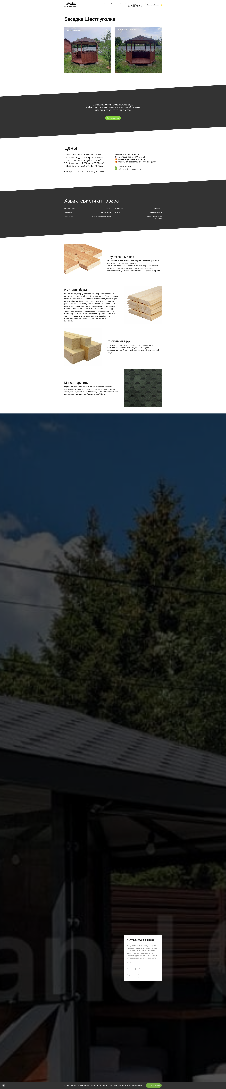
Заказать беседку (153, 5)
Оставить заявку (113, 118)
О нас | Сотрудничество (133, 4)
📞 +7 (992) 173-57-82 (135, 6)
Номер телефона (133, 969)
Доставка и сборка (117, 4)
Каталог (107, 4)
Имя (128, 963)
